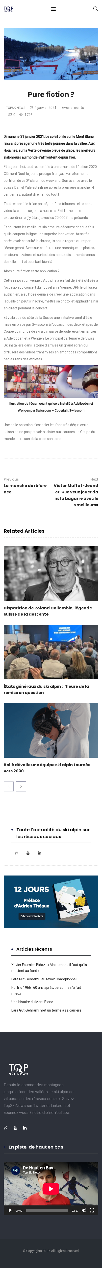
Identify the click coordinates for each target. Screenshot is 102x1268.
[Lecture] (10, 1210)
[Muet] (83, 1210)
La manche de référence (25, 486)
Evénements (73, 108)
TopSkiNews (16, 108)
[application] (51, 1188)
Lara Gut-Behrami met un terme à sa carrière (46, 1010)
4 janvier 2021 (45, 108)
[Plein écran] (91, 1210)
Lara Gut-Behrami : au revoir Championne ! (44, 979)
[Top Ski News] (8, 10)
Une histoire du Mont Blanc (32, 1002)
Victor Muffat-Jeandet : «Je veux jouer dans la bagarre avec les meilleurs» (76, 492)
